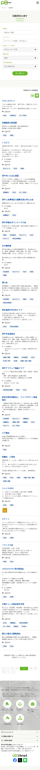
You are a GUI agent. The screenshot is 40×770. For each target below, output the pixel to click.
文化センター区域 (8, 45)
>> (13, 672)
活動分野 (6, 54)
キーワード (6, 37)
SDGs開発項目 (7, 62)
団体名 (5, 28)
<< (3, 668)
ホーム (3, 7)
